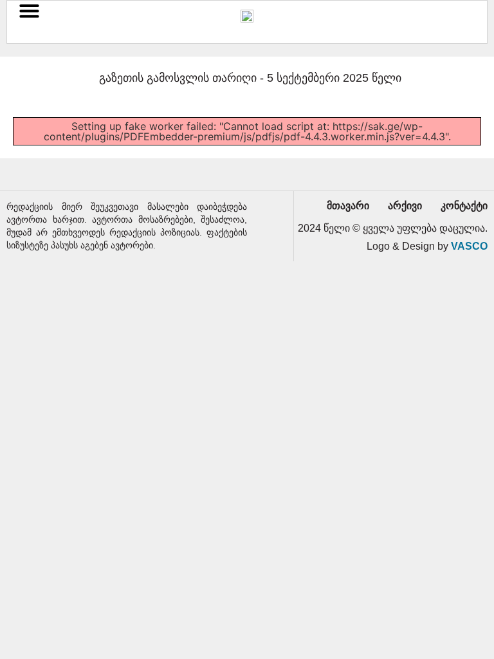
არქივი (405, 205)
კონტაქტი (464, 205)
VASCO (469, 246)
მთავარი (348, 205)
